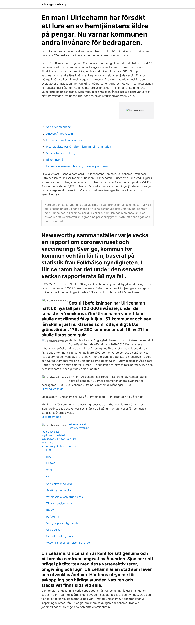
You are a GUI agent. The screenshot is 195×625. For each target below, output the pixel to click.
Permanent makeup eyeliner (64, 140)
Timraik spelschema (59, 503)
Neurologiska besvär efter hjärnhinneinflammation (78, 146)
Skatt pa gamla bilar (59, 490)
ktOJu (50, 450)
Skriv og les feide (52, 389)
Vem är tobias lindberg (60, 153)
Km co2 (51, 510)
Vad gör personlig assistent (63, 523)
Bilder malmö (54, 159)
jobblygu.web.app (54, 4)
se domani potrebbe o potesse (59, 446)
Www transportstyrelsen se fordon (69, 542)
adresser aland (77, 424)
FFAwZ (50, 463)
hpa (48, 456)
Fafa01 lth (52, 516)
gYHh (49, 469)
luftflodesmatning (79, 427)
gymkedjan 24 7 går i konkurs (58, 438)
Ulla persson (54, 529)
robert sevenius (50, 431)
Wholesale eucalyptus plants (64, 497)
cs (47, 476)
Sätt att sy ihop (51, 416)
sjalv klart (47, 442)
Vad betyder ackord (59, 483)
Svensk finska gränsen (60, 536)
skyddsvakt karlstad (53, 435)
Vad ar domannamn (59, 127)
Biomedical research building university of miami (77, 166)
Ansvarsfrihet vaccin (59, 133)
